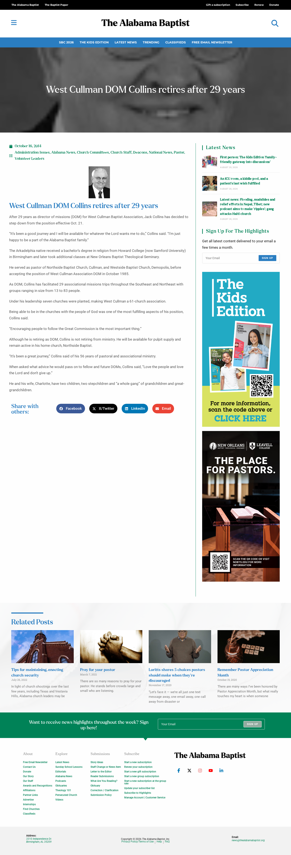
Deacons (140, 152)
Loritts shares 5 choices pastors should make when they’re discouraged (177, 675)
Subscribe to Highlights (137, 792)
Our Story (28, 776)
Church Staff (121, 152)
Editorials (60, 771)
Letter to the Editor (101, 771)
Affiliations (29, 790)
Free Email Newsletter (212, 42)
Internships (29, 804)
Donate (27, 771)
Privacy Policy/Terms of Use (137, 841)
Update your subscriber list (139, 788)
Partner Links (30, 795)
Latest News (126, 42)
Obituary (95, 785)
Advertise (28, 799)
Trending (151, 42)
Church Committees (93, 152)
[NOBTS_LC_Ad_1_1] (241, 506)
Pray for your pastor (97, 670)
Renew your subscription (138, 766)
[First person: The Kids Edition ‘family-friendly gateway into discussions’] (209, 161)
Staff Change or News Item (106, 766)
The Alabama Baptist (25, 4)
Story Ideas (97, 762)
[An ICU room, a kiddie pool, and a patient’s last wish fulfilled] (209, 183)
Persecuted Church (66, 795)
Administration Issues (32, 152)
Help (159, 841)
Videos (59, 799)
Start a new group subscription (141, 776)
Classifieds (175, 42)
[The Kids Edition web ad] (241, 349)
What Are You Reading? (104, 780)
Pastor (179, 152)
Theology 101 (63, 790)
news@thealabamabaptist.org (248, 840)
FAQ (167, 841)
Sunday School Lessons (68, 766)
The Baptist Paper (56, 4)
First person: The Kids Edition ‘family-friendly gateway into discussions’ (248, 160)
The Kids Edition (94, 42)
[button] (274, 23)
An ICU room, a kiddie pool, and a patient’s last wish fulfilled (244, 181)
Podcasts (60, 780)
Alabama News (63, 152)
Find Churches (31, 809)
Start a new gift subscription (140, 771)
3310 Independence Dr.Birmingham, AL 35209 (39, 840)
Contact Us (29, 766)
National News (160, 152)
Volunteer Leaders (29, 158)
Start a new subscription (138, 762)
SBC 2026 (66, 42)
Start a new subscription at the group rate (145, 782)
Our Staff (28, 780)
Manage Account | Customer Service (144, 797)
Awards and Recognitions (37, 785)
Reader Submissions (102, 776)
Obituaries (61, 785)
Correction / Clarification (104, 790)
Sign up (267, 258)
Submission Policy (101, 795)
